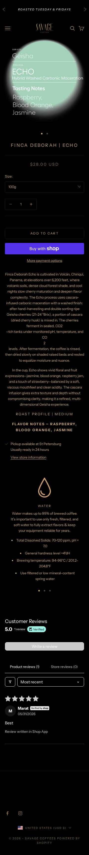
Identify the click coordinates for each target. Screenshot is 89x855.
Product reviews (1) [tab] (25, 666)
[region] (44, 530)
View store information (28, 457)
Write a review (44, 646)
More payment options (44, 260)
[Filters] (10, 682)
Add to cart (44, 233)
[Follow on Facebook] (7, 813)
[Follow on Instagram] (20, 813)
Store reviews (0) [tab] (64, 666)
